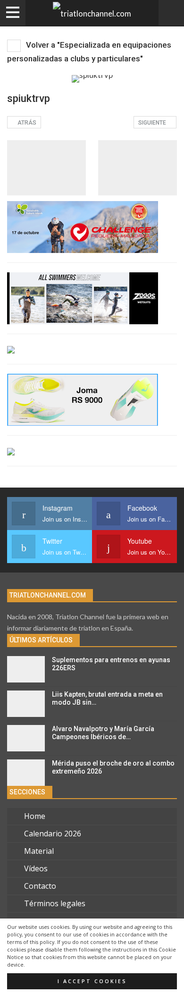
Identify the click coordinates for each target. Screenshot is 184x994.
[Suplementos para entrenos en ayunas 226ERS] (26, 669)
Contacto (40, 886)
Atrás (26, 122)
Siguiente (152, 122)
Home (34, 816)
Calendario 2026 (52, 833)
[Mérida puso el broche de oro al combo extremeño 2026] (26, 772)
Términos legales (54, 903)
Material (39, 851)
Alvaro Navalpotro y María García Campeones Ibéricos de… (103, 733)
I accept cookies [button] (92, 981)
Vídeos (36, 868)
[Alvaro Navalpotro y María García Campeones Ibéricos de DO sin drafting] (26, 738)
